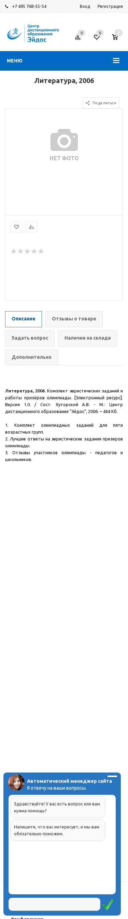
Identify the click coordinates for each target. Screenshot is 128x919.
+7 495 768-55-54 (29, 6)
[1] (14, 251)
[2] (20, 251)
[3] (27, 251)
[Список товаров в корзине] (118, 39)
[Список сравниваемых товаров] (79, 39)
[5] (41, 251)
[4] (34, 251)
